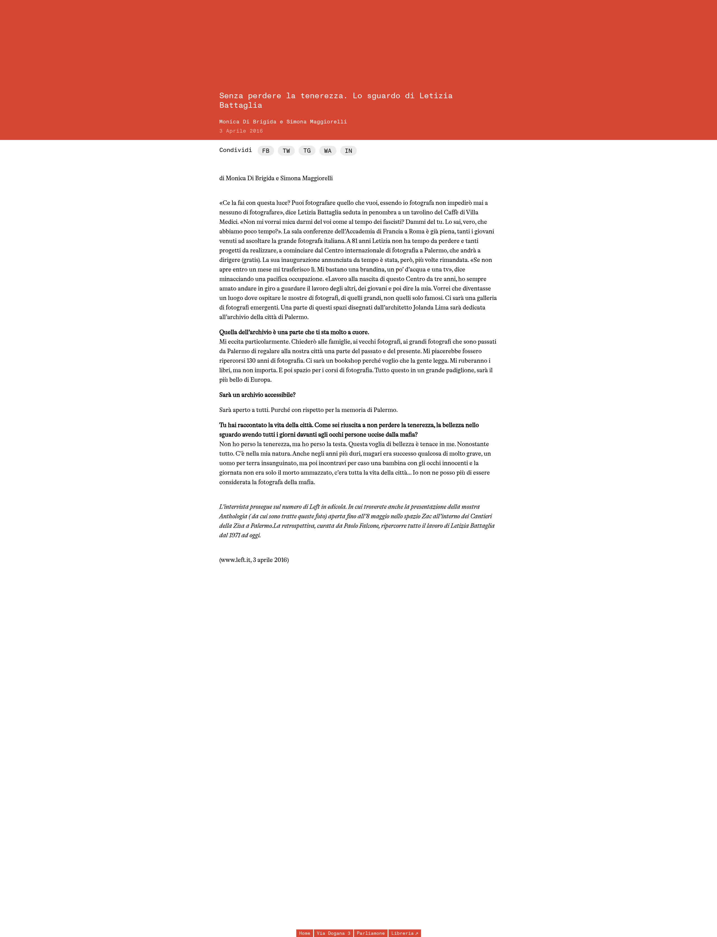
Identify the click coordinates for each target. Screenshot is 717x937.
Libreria (402, 933)
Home (304, 933)
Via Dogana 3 (333, 933)
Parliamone (371, 933)
